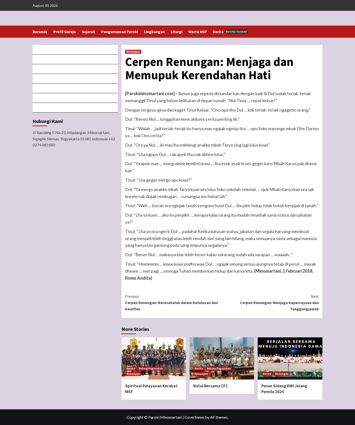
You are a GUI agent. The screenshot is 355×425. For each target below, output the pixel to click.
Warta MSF (197, 31)
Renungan (133, 51)
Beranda (40, 31)
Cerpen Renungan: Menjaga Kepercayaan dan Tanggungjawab (279, 302)
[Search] (319, 32)
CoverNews (194, 417)
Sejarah (88, 31)
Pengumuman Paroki (119, 31)
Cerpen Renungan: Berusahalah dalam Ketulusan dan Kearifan (171, 302)
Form (75, 88)
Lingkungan (154, 31)
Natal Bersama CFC (210, 386)
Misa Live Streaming (75, 59)
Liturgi (176, 31)
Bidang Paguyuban (151, 368)
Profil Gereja (64, 31)
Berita (230, 31)
